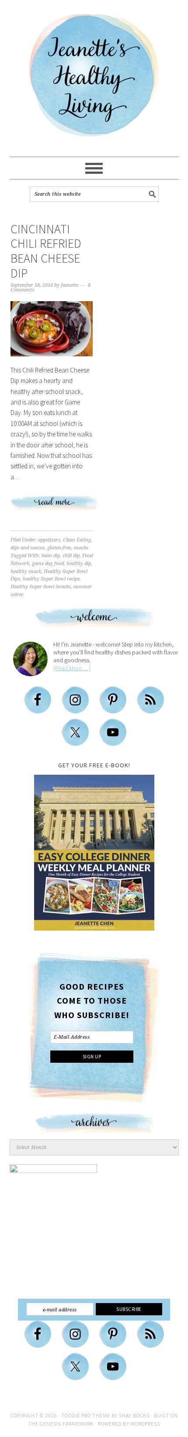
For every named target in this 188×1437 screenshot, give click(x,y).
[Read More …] (72, 668)
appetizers (49, 540)
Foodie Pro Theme (86, 1415)
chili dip (71, 556)
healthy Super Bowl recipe (51, 579)
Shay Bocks (134, 1415)
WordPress (145, 1423)
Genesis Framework (67, 1423)
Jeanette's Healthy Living (94, 78)
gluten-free (59, 548)
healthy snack (25, 571)
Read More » (69, 506)
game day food (48, 563)
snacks (80, 548)
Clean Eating (77, 540)
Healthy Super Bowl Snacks (40, 587)
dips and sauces (27, 548)
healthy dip (78, 563)
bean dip (51, 556)
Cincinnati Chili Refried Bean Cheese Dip (45, 251)
